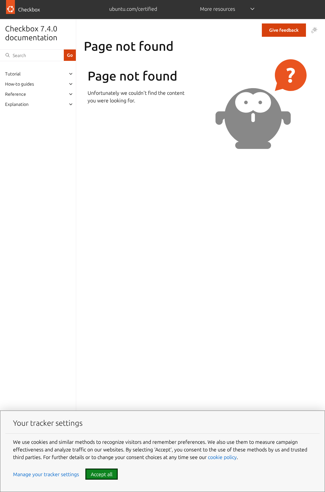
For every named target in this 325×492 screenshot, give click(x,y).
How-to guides (19, 84)
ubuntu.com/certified (133, 9)
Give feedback (284, 30)
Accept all (101, 474)
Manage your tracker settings (46, 474)
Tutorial (13, 73)
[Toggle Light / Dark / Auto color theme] (314, 30)
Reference (15, 94)
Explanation (17, 104)
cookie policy (222, 457)
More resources (217, 9)
